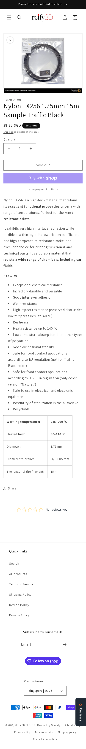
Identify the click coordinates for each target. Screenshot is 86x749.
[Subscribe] (65, 644)
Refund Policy (19, 605)
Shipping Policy (20, 594)
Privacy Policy (19, 615)
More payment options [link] (43, 189)
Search (14, 563)
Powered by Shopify (48, 725)
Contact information (45, 739)
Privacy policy (22, 732)
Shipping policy (67, 732)
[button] (9, 17)
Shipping (8, 131)
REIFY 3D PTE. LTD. (25, 725)
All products (18, 574)
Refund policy (72, 725)
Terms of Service (21, 584)
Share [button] (12, 488)
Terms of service (44, 732)
